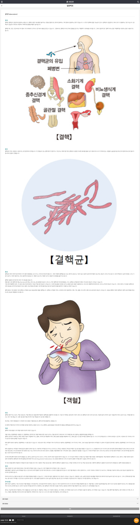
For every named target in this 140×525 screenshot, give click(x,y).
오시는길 (23, 516)
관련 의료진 (5, 499)
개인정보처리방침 (20, 520)
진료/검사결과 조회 (116, 516)
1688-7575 (4, 520)
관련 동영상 (5, 503)
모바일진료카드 (70, 516)
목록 (70, 509)
